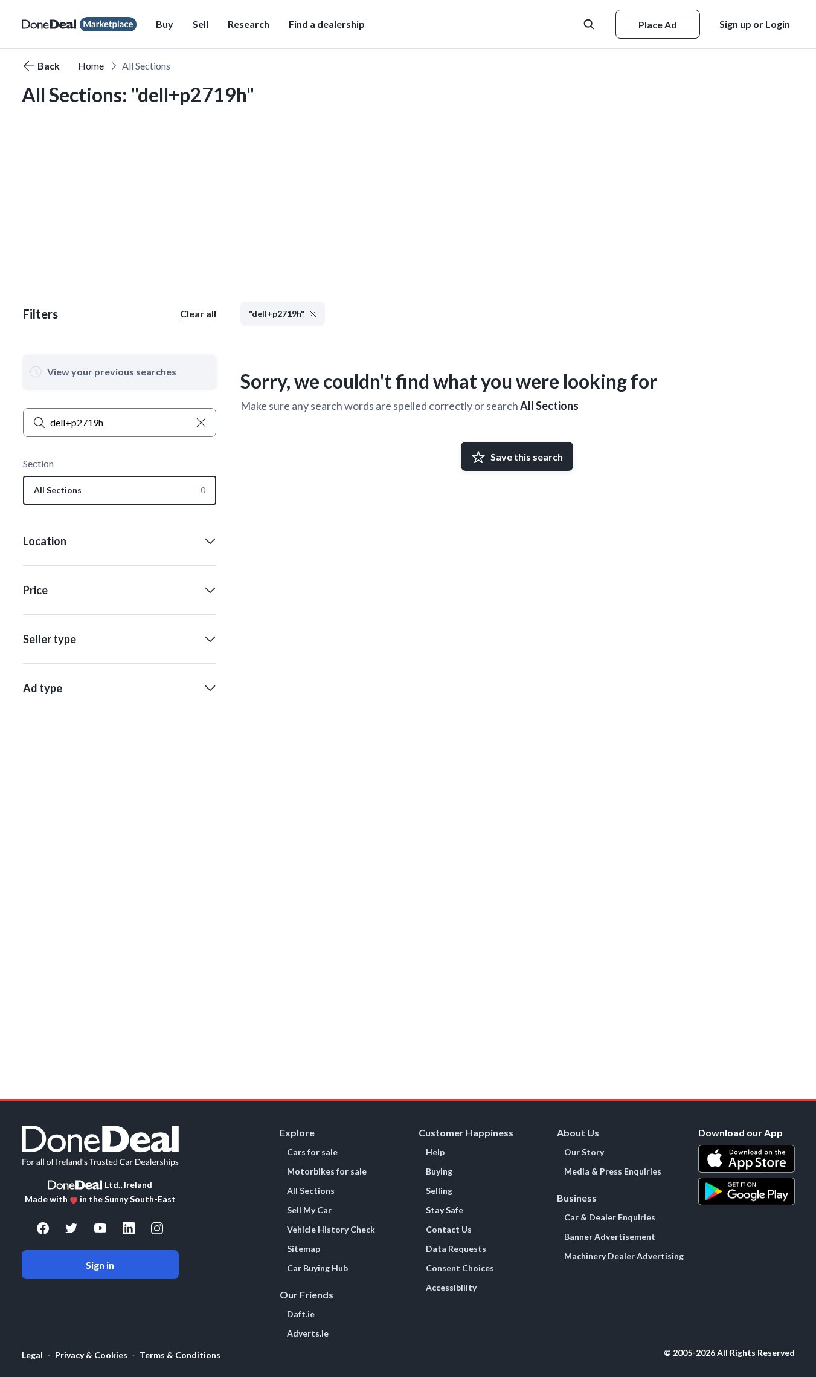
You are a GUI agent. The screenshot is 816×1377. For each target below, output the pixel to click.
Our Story (584, 1152)
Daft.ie (301, 1314)
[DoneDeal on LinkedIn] (128, 1228)
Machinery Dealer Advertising (624, 1256)
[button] (327, 24)
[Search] (39, 422)
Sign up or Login (754, 24)
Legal (32, 1355)
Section (38, 463)
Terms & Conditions (180, 1355)
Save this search (526, 456)
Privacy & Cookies (91, 1355)
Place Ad (657, 24)
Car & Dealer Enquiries (609, 1217)
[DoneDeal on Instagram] (157, 1228)
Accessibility (451, 1287)
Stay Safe (444, 1210)
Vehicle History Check (331, 1229)
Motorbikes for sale (327, 1171)
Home (91, 65)
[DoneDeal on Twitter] (71, 1228)
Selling (439, 1191)
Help (435, 1152)
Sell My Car (309, 1210)
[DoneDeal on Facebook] (43, 1228)
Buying (439, 1171)
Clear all (198, 313)
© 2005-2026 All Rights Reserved (729, 1353)
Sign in (100, 1265)
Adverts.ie (308, 1333)
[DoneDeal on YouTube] (100, 1228)
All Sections (549, 405)
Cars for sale (312, 1152)
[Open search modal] (590, 24)
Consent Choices (460, 1268)
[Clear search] (201, 422)
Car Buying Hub (317, 1268)
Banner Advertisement (609, 1237)
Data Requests (456, 1249)
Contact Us (449, 1229)
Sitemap (303, 1249)
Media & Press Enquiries (612, 1171)
